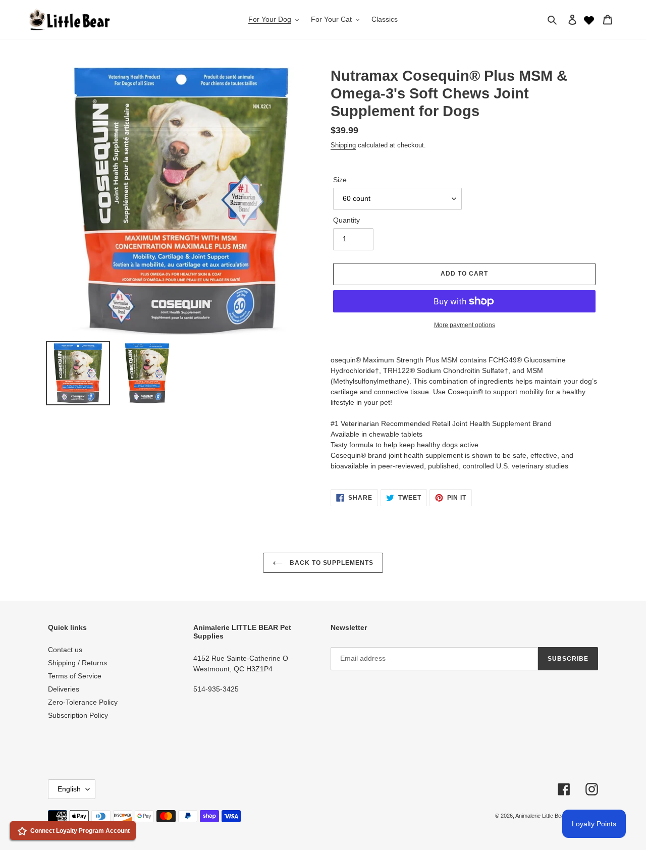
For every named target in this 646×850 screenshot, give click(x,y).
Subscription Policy (78, 715)
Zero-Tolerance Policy (83, 702)
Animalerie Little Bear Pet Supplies (556, 816)
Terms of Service (74, 676)
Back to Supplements (330, 562)
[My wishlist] (589, 19)
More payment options (464, 325)
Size (340, 180)
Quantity (346, 220)
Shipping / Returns (77, 663)
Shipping (343, 145)
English (69, 789)
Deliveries (63, 689)
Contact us (65, 650)
